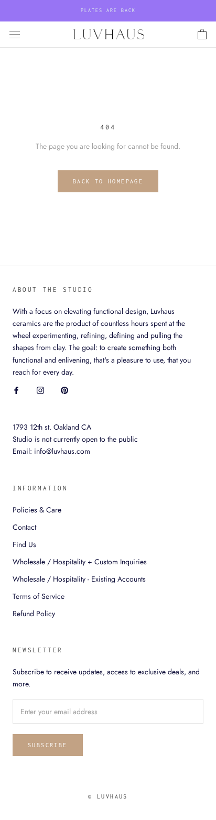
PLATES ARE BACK (108, 10)
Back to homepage (108, 181)
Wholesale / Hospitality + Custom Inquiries (80, 561)
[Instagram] (40, 390)
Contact (24, 527)
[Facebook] (16, 390)
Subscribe (48, 745)
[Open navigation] (14, 34)
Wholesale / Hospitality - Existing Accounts (79, 579)
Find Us (24, 544)
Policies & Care (37, 510)
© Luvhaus (108, 796)
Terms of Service (38, 596)
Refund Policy (34, 613)
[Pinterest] (64, 390)
